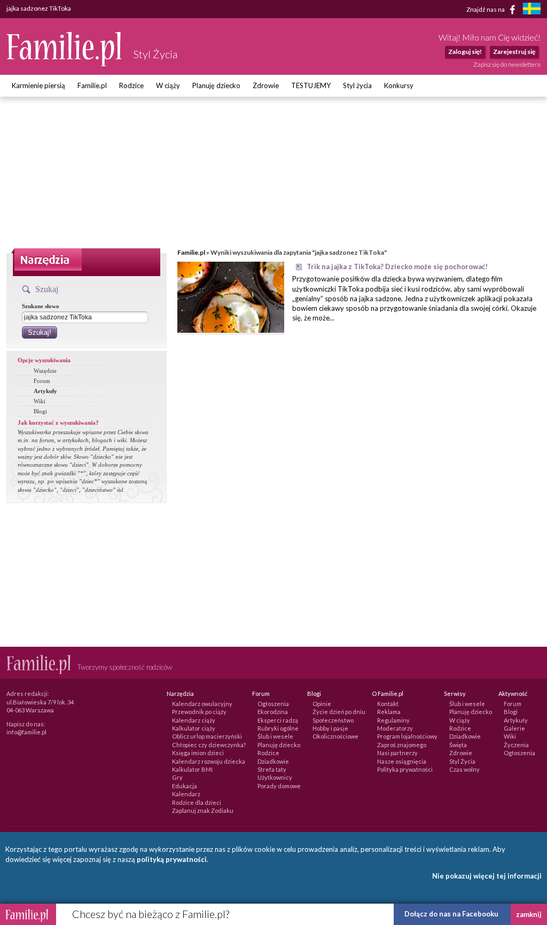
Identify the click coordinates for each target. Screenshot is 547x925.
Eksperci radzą (277, 720)
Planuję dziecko (216, 85)
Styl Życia (462, 761)
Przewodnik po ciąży (199, 711)
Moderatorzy (395, 728)
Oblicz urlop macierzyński (207, 736)
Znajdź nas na (486, 9)
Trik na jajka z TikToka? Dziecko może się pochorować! (397, 266)
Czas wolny (464, 769)
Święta (458, 744)
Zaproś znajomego (401, 744)
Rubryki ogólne (278, 728)
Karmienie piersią (38, 85)
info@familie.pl (26, 731)
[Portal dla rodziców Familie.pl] (64, 63)
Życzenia (516, 744)
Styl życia (357, 85)
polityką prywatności (172, 859)
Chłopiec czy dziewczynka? (209, 744)
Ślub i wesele (275, 736)
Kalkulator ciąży (193, 728)
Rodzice (131, 85)
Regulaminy (393, 720)
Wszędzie (45, 370)
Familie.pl (92, 85)
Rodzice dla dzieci (196, 802)
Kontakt (387, 703)
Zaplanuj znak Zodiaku (202, 810)
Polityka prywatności (405, 769)
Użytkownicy (274, 777)
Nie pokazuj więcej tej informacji (487, 876)
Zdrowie (266, 85)
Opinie (321, 703)
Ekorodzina (272, 711)
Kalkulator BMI (192, 769)
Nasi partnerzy (397, 752)
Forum (42, 381)
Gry (177, 777)
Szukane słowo (40, 306)
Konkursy (398, 85)
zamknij (529, 914)
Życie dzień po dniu (338, 711)
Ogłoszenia (273, 703)
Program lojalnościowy (407, 736)
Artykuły (45, 391)
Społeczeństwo (333, 720)
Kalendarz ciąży (193, 720)
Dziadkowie (273, 761)
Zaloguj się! (465, 52)
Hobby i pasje (330, 728)
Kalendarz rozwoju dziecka (208, 761)
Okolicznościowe (335, 736)
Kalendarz (186, 793)
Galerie (514, 728)
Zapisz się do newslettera (507, 64)
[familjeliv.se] (531, 10)
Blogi (40, 411)
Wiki (39, 401)
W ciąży (168, 85)
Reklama (389, 711)
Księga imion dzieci (198, 752)
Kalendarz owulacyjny (202, 703)
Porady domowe (279, 785)
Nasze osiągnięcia (401, 761)
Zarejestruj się (514, 52)
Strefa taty (271, 769)
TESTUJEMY (311, 85)
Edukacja (184, 785)
